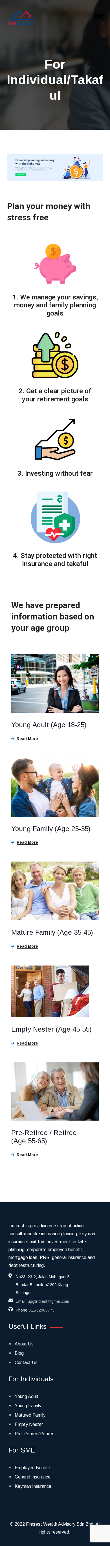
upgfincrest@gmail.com (48, 1301)
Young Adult (26, 1396)
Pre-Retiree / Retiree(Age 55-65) (44, 1137)
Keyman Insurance (33, 1486)
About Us (24, 1343)
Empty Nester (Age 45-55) (51, 1029)
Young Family (28, 1405)
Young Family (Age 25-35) (51, 828)
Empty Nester (29, 1424)
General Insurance (32, 1477)
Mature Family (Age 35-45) (52, 932)
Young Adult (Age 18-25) (49, 725)
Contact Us (26, 1362)
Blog (19, 1353)
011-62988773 (41, 1310)
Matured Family (30, 1415)
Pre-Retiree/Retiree (34, 1433)
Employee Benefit (32, 1467)
